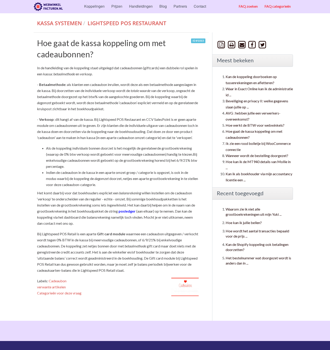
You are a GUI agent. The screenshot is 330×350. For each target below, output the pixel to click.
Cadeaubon (57, 281)
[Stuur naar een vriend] (242, 44)
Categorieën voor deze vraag (59, 293)
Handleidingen (141, 6)
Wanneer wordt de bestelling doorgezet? (257, 155)
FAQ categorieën (277, 6)
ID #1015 (198, 41)
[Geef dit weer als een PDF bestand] (222, 44)
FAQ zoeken (248, 6)
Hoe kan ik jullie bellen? (244, 222)
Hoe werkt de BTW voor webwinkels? (255, 125)
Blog (163, 6)
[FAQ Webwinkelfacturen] (48, 6)
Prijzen (116, 6)
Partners (180, 6)
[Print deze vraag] (232, 44)
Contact (200, 6)
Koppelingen (94, 6)
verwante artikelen (51, 287)
